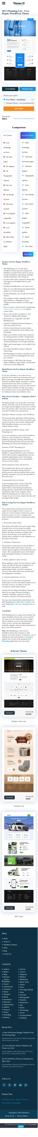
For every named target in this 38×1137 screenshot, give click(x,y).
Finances (7, 1010)
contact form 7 (9, 309)
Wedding (23, 1018)
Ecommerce (8, 999)
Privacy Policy (22, 1116)
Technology (24, 1010)
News (22, 987)
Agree (21, 1126)
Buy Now (28, 254)
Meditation (24, 979)
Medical (23, 977)
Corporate (7, 989)
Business (7, 977)
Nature (22, 985)
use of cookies (32, 1124)
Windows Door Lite (19, 721)
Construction (8, 987)
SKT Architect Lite (28, 602)
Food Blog (7, 1015)
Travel (22, 1013)
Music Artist (24, 982)
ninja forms (19, 309)
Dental (6, 992)
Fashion (6, 1007)
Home (6, 939)
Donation (7, 994)
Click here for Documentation (23, 118)
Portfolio (23, 1000)
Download (27, 89)
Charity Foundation (6, 980)
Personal (23, 995)
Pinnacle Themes (22, 1100)
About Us (7, 942)
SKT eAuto (19, 916)
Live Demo (10, 89)
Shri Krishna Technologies (11, 1103)
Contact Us (7, 954)
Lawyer (22, 972)
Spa (21, 1005)
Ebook (6, 997)
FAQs (5, 948)
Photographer (25, 997)
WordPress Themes (10, 945)
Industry (7, 1017)
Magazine (23, 974)
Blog (5, 951)
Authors (6, 969)
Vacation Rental (25, 1015)
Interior (22, 969)
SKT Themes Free (8, 1100)
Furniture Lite (19, 806)
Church (6, 984)
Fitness (6, 1012)
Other (22, 992)
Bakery (6, 972)
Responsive (24, 1002)
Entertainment (9, 1005)
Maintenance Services (13, 604)
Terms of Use (9, 1116)
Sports (22, 1008)
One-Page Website (26, 990)
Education (7, 1002)
